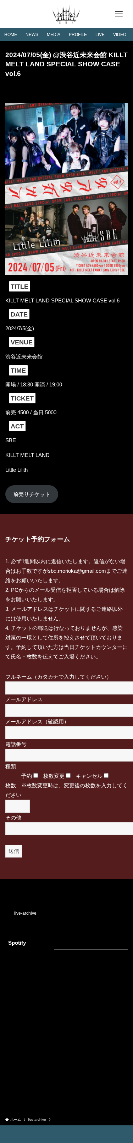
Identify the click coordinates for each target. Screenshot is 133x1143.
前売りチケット (31, 494)
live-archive (25, 913)
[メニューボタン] (119, 14)
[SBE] (66, 14)
